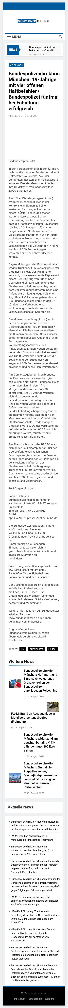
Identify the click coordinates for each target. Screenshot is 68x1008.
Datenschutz (35, 999)
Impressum (19, 999)
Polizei (52, 649)
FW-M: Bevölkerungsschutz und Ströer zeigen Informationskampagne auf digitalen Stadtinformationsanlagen (34, 901)
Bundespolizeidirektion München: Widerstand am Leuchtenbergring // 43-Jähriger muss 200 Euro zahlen (41, 742)
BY (22, 649)
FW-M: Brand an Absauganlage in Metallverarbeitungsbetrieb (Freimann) (33, 717)
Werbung (49, 999)
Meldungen (16, 65)
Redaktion (17, 116)
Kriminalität (36, 649)
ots (20, 640)
